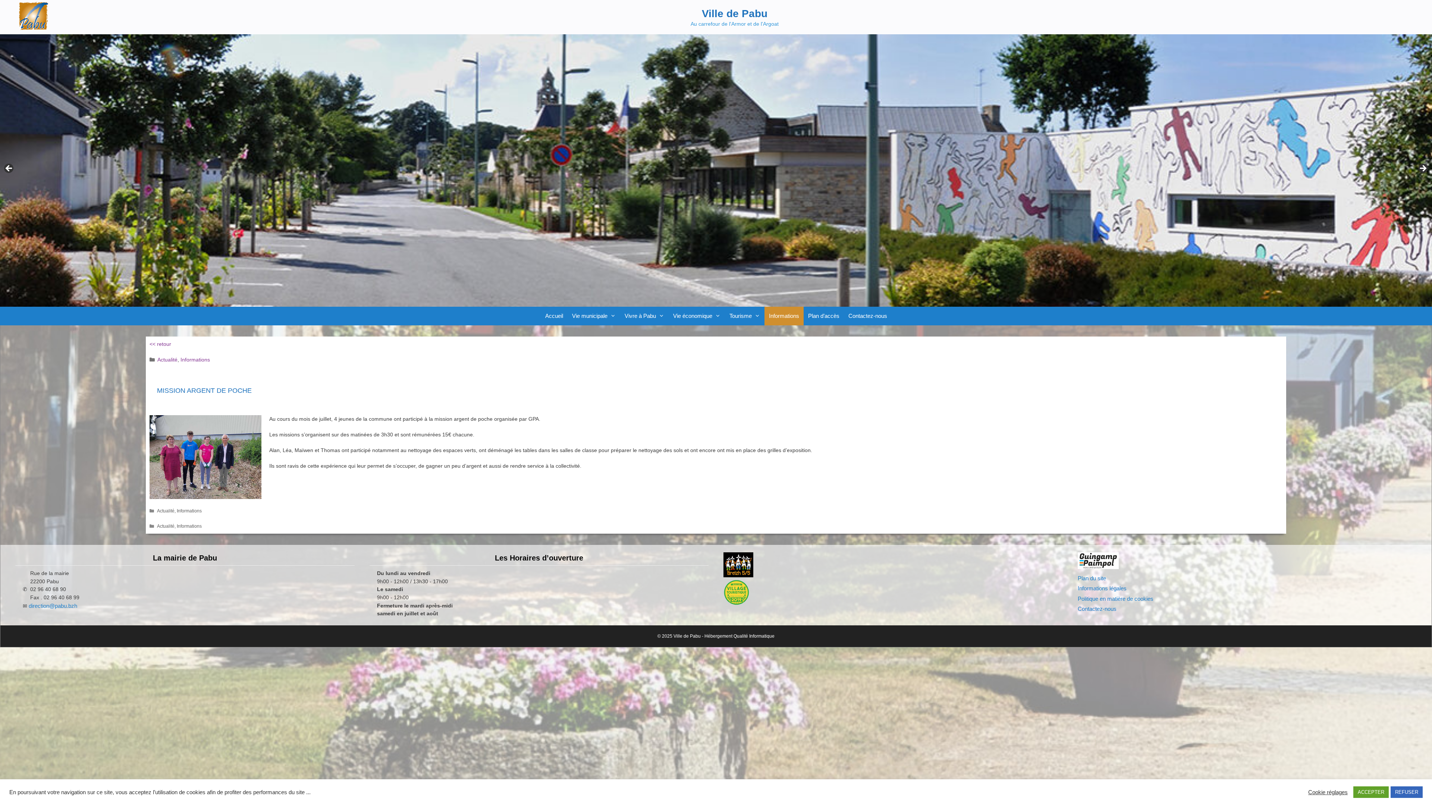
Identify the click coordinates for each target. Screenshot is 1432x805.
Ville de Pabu (734, 13)
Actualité (167, 360)
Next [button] (1422, 168)
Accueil (554, 316)
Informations (784, 316)
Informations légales (1102, 588)
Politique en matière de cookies (1115, 599)
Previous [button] (9, 168)
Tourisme (740, 316)
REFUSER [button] (1406, 792)
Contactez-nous (867, 316)
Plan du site (1092, 578)
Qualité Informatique (754, 636)
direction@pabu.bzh (53, 606)
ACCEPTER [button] (1371, 792)
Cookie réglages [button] (1328, 792)
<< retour (160, 344)
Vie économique (692, 316)
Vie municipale (589, 316)
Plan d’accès (823, 316)
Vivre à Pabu (640, 316)
